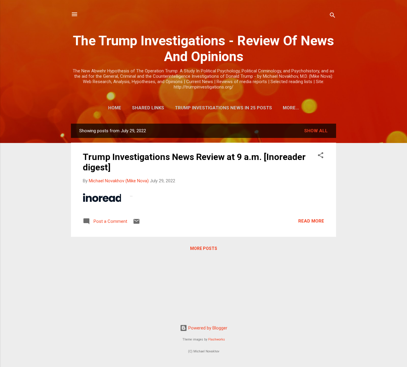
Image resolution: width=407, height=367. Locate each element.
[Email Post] (136, 223)
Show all (316, 130)
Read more (311, 221)
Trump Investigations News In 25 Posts (223, 108)
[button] (320, 156)
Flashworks (216, 339)
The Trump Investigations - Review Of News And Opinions (203, 48)
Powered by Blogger (207, 328)
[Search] (332, 16)
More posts (203, 248)
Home (114, 108)
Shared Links (148, 108)
